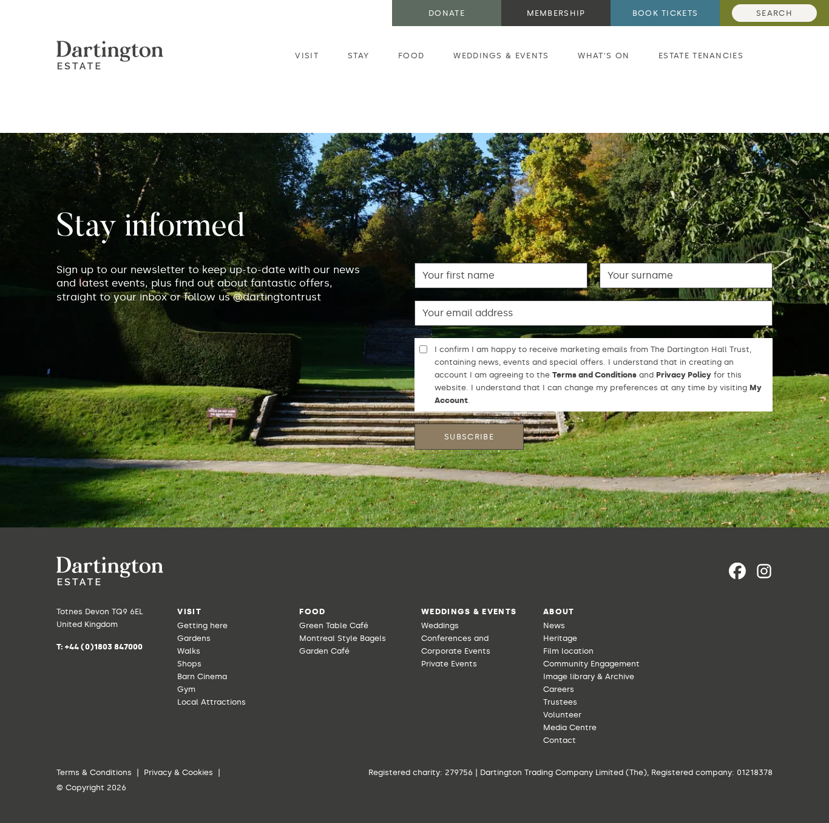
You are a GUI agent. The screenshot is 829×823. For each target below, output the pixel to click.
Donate (446, 13)
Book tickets (665, 13)
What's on (603, 55)
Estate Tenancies (700, 55)
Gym (186, 689)
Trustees (560, 701)
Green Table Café (333, 625)
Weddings (440, 625)
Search (774, 13)
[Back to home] (109, 55)
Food (411, 55)
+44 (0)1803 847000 (104, 646)
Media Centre (570, 727)
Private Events (449, 663)
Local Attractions (211, 701)
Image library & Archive (588, 676)
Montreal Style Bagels (342, 638)
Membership (556, 13)
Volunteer (562, 714)
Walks (188, 650)
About (559, 611)
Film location (568, 650)
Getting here (202, 625)
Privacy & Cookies (178, 772)
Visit (307, 55)
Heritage (560, 638)
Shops (189, 663)
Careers (558, 689)
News (554, 625)
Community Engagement (591, 663)
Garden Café (324, 650)
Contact (559, 740)
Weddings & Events (501, 55)
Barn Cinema (202, 676)
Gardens (194, 638)
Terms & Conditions (94, 772)
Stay (358, 55)
